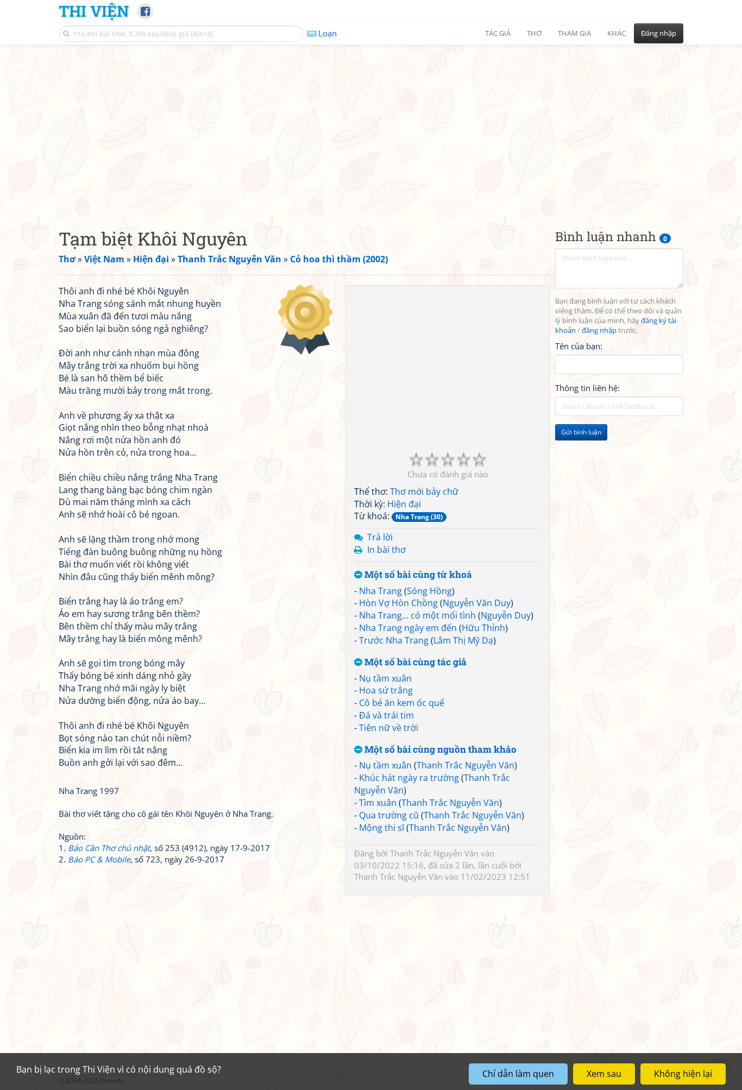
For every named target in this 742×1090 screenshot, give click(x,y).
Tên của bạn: (578, 345)
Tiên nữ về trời (388, 728)
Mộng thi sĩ (381, 828)
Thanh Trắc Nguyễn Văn (465, 765)
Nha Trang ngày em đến (408, 628)
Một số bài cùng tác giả (414, 662)
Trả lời (380, 537)
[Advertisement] (371, 128)
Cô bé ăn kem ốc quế (401, 703)
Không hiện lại (683, 1074)
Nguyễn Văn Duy (477, 603)
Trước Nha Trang (394, 640)
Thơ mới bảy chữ (424, 491)
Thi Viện (94, 11)
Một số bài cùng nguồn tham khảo (439, 750)
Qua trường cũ (389, 815)
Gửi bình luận (581, 432)
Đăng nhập (658, 33)
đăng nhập (599, 330)
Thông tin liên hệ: (587, 387)
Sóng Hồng (429, 591)
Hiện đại (404, 504)
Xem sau (604, 1074)
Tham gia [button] (574, 33)
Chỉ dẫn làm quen (518, 1074)
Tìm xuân (378, 803)
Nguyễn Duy (506, 615)
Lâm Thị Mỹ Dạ (463, 640)
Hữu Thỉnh (483, 628)
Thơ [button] (534, 33)
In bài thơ (386, 550)
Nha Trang (380, 591)
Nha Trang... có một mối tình (417, 615)
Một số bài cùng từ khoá (417, 575)
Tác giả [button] (498, 33)
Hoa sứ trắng (386, 690)
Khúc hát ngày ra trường (409, 778)
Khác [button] (616, 33)
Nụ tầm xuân (385, 678)
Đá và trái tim (386, 715)
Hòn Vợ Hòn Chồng (398, 603)
